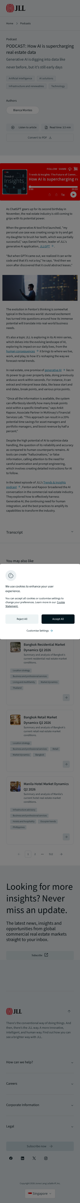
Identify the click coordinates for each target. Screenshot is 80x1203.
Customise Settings (40, 630)
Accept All (58, 619)
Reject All (22, 619)
